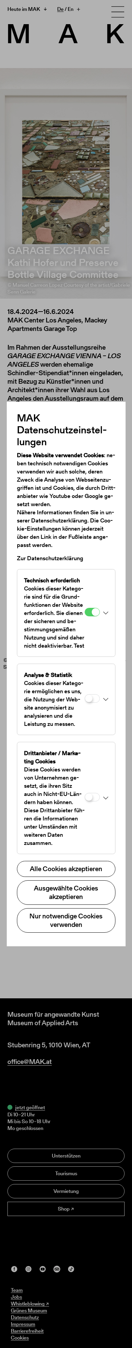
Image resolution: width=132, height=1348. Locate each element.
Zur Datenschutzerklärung (50, 558)
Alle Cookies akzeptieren (66, 868)
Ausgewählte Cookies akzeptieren (66, 892)
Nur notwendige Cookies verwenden (66, 920)
